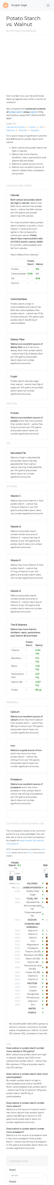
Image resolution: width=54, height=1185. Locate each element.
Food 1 (12, 1170)
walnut (33, 112)
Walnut (30, 853)
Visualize (34, 130)
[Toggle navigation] (48, 5)
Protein (32, 127)
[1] (11, 118)
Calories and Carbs (15, 127)
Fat (41, 127)
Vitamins (10, 130)
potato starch (16, 112)
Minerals (23, 130)
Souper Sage (19, 5)
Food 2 (12, 1181)
